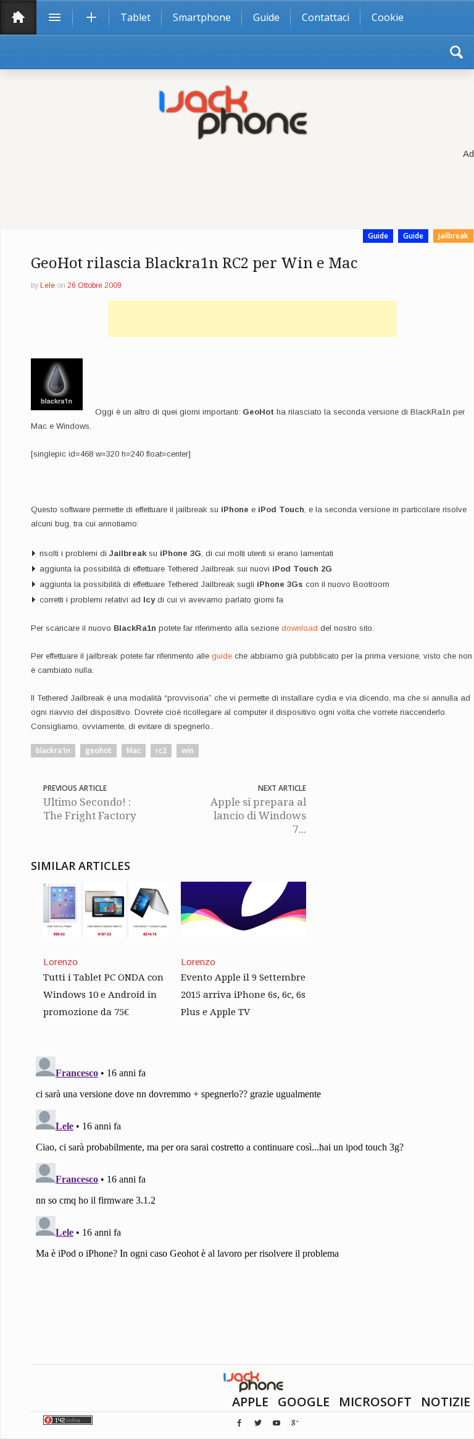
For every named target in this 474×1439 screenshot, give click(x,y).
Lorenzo (60, 961)
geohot (98, 750)
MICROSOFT (375, 1401)
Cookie (388, 17)
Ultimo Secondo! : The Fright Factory (89, 809)
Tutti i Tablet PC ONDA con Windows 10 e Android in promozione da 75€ (103, 995)
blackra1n (53, 750)
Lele (47, 285)
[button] (456, 52)
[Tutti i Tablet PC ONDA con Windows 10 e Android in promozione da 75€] (105, 908)
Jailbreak (453, 235)
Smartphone (202, 17)
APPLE (250, 1401)
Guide (266, 17)
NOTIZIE (445, 1401)
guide (222, 655)
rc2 (161, 750)
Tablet (135, 17)
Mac (134, 750)
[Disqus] (252, 1206)
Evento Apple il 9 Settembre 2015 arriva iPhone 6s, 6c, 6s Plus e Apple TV (243, 995)
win (187, 750)
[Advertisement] (252, 318)
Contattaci (325, 17)
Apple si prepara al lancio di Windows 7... (258, 815)
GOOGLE (304, 1401)
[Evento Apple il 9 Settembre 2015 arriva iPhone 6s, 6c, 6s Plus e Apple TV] (243, 908)
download (299, 628)
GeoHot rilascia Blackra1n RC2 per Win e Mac (194, 263)
